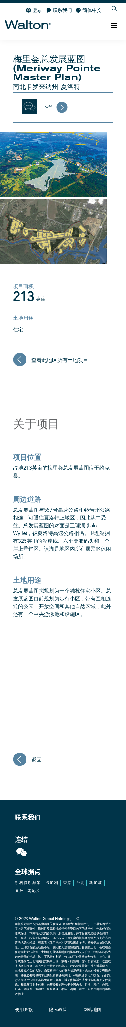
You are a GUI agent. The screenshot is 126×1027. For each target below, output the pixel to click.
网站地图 (92, 1010)
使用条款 (24, 1010)
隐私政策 (58, 1010)
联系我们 (62, 10)
